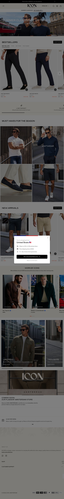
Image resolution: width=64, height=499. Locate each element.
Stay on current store (32, 260)
